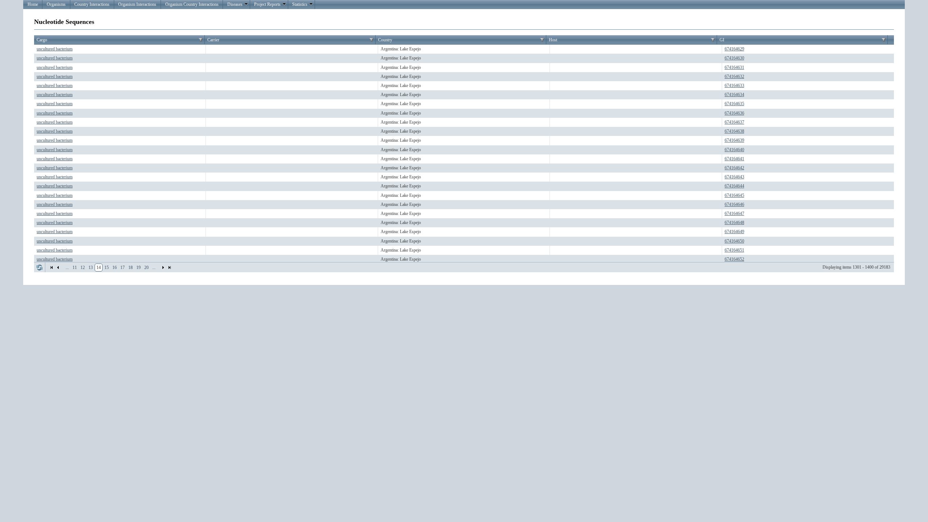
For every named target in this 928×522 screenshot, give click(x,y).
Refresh (39, 267)
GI (722, 39)
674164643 (734, 176)
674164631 (734, 67)
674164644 (734, 185)
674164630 (734, 58)
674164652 (734, 259)
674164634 (734, 94)
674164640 (734, 149)
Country (385, 39)
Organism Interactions (137, 4)
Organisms (56, 4)
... (67, 267)
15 (106, 267)
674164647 (734, 213)
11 (74, 267)
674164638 (734, 131)
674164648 (734, 222)
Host (553, 39)
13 (90, 267)
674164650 (734, 241)
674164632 (734, 76)
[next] (163, 267)
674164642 (734, 167)
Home (33, 4)
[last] (169, 267)
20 (146, 267)
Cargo (42, 39)
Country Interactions (91, 4)
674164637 (734, 122)
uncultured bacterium (54, 48)
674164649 (734, 231)
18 (130, 267)
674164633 (734, 85)
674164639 (734, 140)
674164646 (734, 204)
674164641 (734, 158)
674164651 (734, 250)
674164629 (734, 48)
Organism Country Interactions (192, 4)
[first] (51, 267)
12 (82, 267)
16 (114, 267)
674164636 (734, 113)
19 (138, 267)
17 (122, 267)
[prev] (58, 267)
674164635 (734, 103)
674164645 (734, 195)
